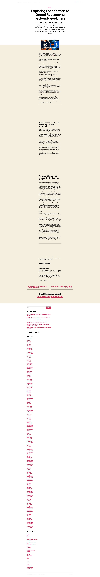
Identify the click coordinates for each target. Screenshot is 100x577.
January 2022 (29, 395)
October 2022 (29, 384)
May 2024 (28, 359)
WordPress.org (29, 568)
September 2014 (30, 495)
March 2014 (29, 503)
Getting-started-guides (31, 544)
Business (28, 536)
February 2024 (29, 363)
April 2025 (29, 344)
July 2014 (28, 498)
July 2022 (28, 388)
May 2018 (28, 445)
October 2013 (29, 510)
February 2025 (29, 347)
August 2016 (29, 465)
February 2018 (29, 448)
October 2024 (29, 352)
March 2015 (29, 487)
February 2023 (29, 379)
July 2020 (29, 415)
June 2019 (29, 431)
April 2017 (29, 456)
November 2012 (30, 523)
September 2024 (30, 353)
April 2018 (29, 446)
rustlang (46, 280)
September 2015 (30, 480)
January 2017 (29, 458)
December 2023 (30, 365)
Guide (28, 546)
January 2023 (29, 380)
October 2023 (29, 368)
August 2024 (29, 355)
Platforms (28, 551)
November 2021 (30, 396)
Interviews (29, 547)
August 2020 (29, 414)
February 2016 (29, 473)
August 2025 (29, 338)
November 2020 (30, 410)
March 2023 (29, 378)
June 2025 (29, 341)
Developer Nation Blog (22, 1)
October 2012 (29, 525)
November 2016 (30, 461)
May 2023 (28, 375)
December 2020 (30, 409)
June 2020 (29, 417)
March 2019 (29, 436)
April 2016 (29, 471)
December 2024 (30, 349)
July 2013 (28, 512)
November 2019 (30, 426)
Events (28, 543)
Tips (27, 556)
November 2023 (30, 367)
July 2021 (28, 399)
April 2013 (29, 516)
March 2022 (29, 394)
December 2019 (30, 425)
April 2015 (29, 485)
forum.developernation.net (50, 296)
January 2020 (29, 423)
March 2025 (29, 345)
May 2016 (28, 469)
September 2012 (30, 526)
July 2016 (28, 467)
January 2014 (29, 506)
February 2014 (29, 504)
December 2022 (30, 382)
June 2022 (29, 390)
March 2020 (29, 421)
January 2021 (29, 407)
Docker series (29, 540)
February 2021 (29, 406)
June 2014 (29, 499)
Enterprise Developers (31, 542)
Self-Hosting (29, 555)
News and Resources (31, 550)
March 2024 (29, 361)
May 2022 (28, 391)
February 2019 (29, 437)
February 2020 (29, 422)
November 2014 (30, 492)
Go (53, 55)
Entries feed (29, 565)
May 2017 (28, 454)
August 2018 (29, 444)
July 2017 (28, 453)
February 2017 (29, 457)
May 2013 (28, 515)
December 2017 (30, 449)
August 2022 (29, 387)
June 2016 (29, 468)
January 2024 (29, 364)
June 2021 (29, 400)
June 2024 (29, 357)
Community (50, 7)
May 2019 (28, 433)
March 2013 (29, 518)
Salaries (28, 554)
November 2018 (30, 440)
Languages (29, 548)
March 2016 (29, 472)
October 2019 (29, 427)
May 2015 (28, 484)
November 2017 (30, 450)
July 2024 (29, 356)
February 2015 (29, 488)
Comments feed (30, 567)
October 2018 (29, 441)
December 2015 (30, 476)
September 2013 (30, 511)
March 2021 (29, 404)
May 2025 (28, 342)
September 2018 (30, 442)
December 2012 (30, 522)
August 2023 (29, 371)
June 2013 (29, 514)
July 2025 (28, 340)
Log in (28, 564)
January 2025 (29, 348)
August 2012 (29, 527)
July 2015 (28, 481)
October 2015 (29, 479)
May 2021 (28, 402)
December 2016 (30, 460)
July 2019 (28, 430)
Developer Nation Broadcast (32, 539)
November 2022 (30, 383)
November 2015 (30, 477)
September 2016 (30, 464)
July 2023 (28, 372)
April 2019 (29, 434)
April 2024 (29, 360)
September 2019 (30, 429)
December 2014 (30, 491)
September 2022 (30, 386)
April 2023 (29, 376)
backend (41, 280)
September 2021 (30, 398)
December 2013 (30, 507)
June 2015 (29, 483)
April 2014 (29, 502)
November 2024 (30, 351)
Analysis (28, 534)
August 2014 (29, 496)
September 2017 (30, 452)
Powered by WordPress (41, 574)
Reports (28, 552)
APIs (27, 535)
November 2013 (30, 508)
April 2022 (29, 392)
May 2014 (28, 500)
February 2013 (29, 519)
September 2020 (30, 413)
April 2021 (29, 403)
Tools (28, 558)
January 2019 (29, 438)
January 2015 (29, 489)
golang (44, 280)
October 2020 (29, 411)
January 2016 (29, 475)
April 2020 (29, 419)
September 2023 (30, 369)
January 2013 (29, 520)
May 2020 (28, 418)
